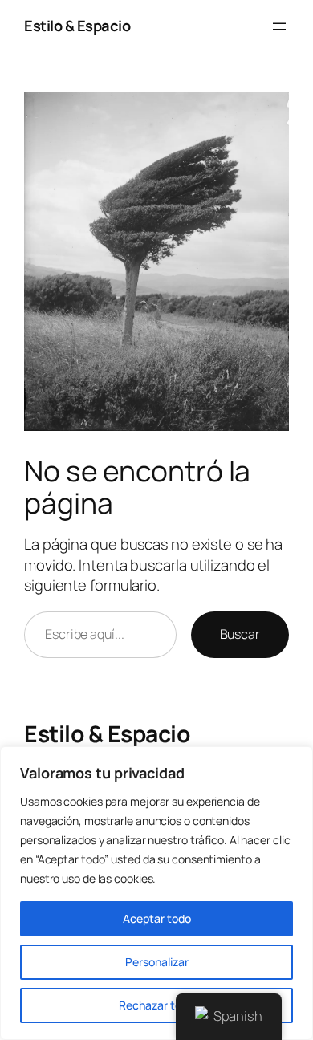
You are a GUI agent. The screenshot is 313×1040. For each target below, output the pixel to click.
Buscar (240, 634)
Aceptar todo (157, 918)
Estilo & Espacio (77, 25)
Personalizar (157, 961)
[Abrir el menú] (279, 26)
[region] (156, 893)
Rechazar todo (156, 1005)
